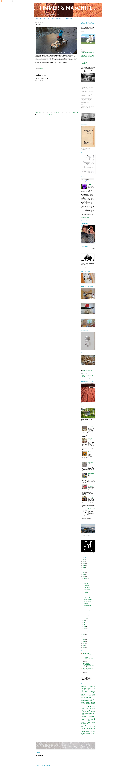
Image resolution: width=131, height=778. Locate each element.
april (85, 626)
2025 (84, 561)
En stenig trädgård (87, 601)
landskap (87, 710)
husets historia (90, 702)
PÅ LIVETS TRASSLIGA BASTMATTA (88, 669)
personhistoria (84, 718)
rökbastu (82, 720)
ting (82, 727)
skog (89, 722)
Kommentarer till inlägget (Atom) (48, 114)
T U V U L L (85, 657)
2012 (84, 641)
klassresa (83, 705)
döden (82, 694)
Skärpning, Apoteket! (87, 654)
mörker (93, 714)
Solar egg (85, 581)
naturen (83, 716)
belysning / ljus (91, 688)
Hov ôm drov (38, 18)
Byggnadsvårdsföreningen (87, 370)
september (86, 617)
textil (88, 725)
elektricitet (86, 694)
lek (91, 710)
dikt (94, 693)
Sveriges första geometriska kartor (87, 376)
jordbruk (93, 703)
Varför (48, 18)
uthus (86, 730)
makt (88, 711)
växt (94, 731)
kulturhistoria (91, 707)
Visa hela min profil (85, 217)
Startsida (57, 112)
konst (40, 70)
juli (84, 620)
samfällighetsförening (91, 720)
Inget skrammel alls (91, 474)
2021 (84, 569)
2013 (84, 639)
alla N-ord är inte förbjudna (88, 671)
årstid (93, 733)
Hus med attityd (87, 610)
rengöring (83, 719)
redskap (93, 718)
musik (89, 714)
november (86, 580)
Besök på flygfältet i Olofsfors (85, 62)
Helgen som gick (87, 587)
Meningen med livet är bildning (88, 591)
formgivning (92, 695)
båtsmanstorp (83, 693)
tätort (42, 70)
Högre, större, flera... (88, 596)
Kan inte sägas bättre (88, 597)
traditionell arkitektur (88, 728)
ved (94, 730)
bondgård (87, 690)
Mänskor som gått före (56, 18)
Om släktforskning (86, 378)
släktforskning (84, 723)
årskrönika (88, 733)
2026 (84, 559)
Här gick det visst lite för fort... (91, 485)
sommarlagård (92, 723)
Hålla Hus (84, 372)
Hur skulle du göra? (87, 605)
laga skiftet (92, 708)
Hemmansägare (91, 497)
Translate (90, 181)
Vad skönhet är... (87, 609)
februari (85, 630)
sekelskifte (83, 722)
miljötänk (83, 714)
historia (82, 702)
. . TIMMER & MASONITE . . (66, 7)
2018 (84, 574)
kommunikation (91, 705)
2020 (84, 571)
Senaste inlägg (38, 112)
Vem (44, 18)
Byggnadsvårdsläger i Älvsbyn (88, 665)
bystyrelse (92, 691)
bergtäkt (82, 690)
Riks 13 (89, 719)
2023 (84, 565)
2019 (84, 572)
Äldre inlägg (75, 112)
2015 (84, 636)
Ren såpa (89, 451)
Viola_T (90, 184)
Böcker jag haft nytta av (68, 18)
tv (81, 730)
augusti (85, 618)
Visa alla (93, 673)
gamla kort (92, 697)
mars (85, 628)
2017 (84, 576)
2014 (84, 638)
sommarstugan (84, 725)
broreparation (93, 690)
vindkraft (83, 731)
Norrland (92, 716)
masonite (93, 711)
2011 (84, 643)
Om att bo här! (86, 594)
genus (82, 699)
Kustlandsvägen (84, 708)
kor (85, 707)
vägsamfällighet (89, 731)
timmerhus (92, 725)
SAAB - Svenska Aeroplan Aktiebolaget (91, 440)
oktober (85, 615)
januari (85, 631)
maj (85, 624)
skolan (93, 722)
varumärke (90, 730)
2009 (84, 647)
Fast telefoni (86, 603)
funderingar (84, 697)
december (86, 578)
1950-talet (84, 686)
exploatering (92, 694)
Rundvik (93, 719)
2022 (84, 567)
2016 (84, 634)
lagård (82, 710)
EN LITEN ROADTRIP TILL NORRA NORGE (88, 659)
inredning (88, 703)
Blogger (67, 758)
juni (85, 622)
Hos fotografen (86, 585)
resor (86, 719)
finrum (82, 695)
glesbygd (93, 699)
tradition (92, 727)
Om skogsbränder (87, 589)
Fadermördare (90, 462)
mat (89, 713)
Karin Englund (86, 653)
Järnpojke (85, 607)
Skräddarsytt (86, 583)
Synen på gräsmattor (87, 599)
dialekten (90, 693)
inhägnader (83, 703)
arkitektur (92, 686)
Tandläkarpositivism (91, 509)
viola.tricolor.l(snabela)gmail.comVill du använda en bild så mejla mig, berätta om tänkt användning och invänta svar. (87, 55)
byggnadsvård (84, 691)
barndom (84, 688)
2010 (84, 645)
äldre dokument (84, 734)
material (92, 713)
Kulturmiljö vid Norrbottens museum (87, 664)
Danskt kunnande (87, 612)
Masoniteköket (91, 426)
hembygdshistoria (86, 700)
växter (83, 733)
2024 (84, 563)
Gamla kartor (85, 373)
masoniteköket (84, 713)
